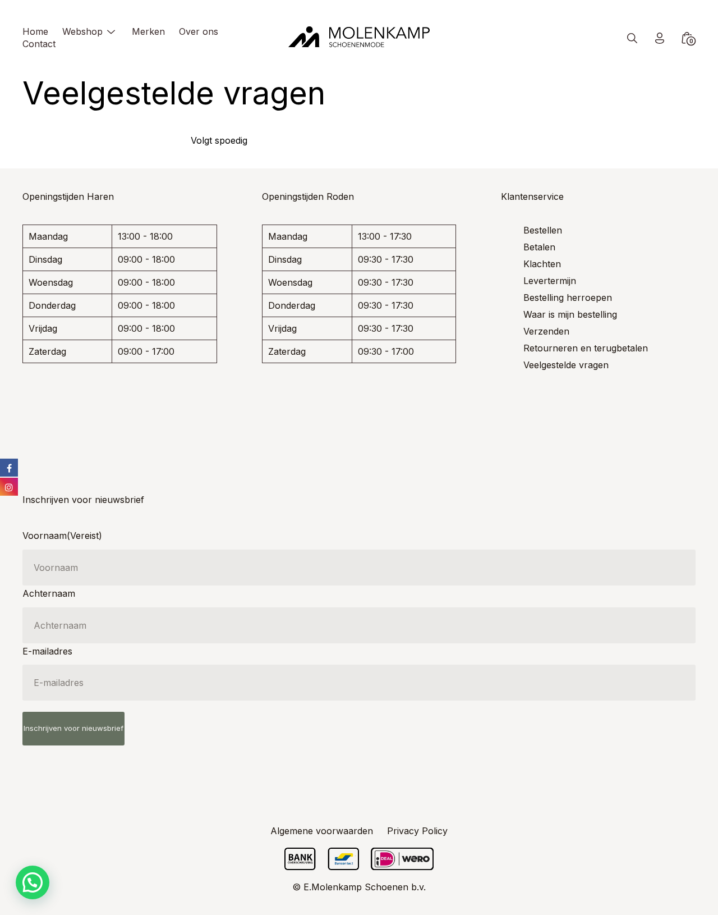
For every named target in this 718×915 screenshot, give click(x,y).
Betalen (539, 247)
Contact (39, 43)
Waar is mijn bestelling (570, 314)
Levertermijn (549, 280)
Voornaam (62, 535)
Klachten (542, 263)
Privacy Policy (417, 830)
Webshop (82, 31)
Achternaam (48, 593)
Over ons (198, 31)
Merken (148, 31)
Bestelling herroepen (567, 297)
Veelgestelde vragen (566, 364)
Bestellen (542, 230)
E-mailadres (47, 651)
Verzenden (546, 331)
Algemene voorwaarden (321, 830)
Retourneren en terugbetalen (585, 348)
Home (35, 31)
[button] (32, 882)
